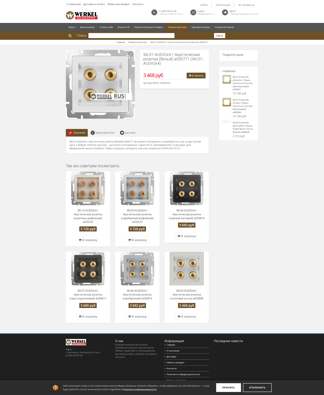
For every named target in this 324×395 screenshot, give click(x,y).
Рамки (71, 27)
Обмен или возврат (118, 4)
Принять (228, 387)
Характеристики (105, 132)
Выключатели (87, 27)
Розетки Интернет (224, 27)
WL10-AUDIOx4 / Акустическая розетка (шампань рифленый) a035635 (88, 216)
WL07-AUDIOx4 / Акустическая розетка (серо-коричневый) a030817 (88, 294)
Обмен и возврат (175, 362)
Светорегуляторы (201, 27)
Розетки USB (106, 27)
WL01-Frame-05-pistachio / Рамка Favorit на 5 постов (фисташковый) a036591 (242, 83)
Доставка (130, 132)
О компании (74, 4)
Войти (204, 5)
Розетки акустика (177, 27)
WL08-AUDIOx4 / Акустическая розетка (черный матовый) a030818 (187, 214)
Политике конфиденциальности (139, 389)
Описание (79, 132)
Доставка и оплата (94, 4)
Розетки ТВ (123, 27)
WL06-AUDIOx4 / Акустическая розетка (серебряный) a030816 (137, 294)
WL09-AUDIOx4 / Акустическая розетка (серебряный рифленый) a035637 (137, 216)
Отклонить (257, 387)
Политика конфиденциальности (183, 374)
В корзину (197, 75)
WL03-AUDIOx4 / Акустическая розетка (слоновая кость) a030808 (186, 294)
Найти (219, 35)
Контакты (137, 4)
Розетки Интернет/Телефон (148, 27)
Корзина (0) (248, 5)
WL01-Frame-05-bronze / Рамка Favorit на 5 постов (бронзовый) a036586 (242, 106)
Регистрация (223, 5)
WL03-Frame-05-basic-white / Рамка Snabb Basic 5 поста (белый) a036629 (243, 127)
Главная (120, 42)
